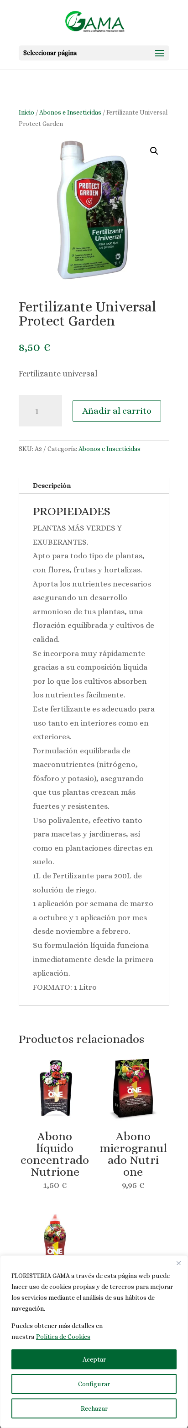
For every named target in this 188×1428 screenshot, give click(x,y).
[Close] (178, 1263)
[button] (94, 52)
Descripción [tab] (52, 485)
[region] (94, 1341)
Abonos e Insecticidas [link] (70, 112)
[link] (94, 22)
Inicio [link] (26, 112)
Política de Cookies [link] (63, 1336)
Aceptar (94, 1359)
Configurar (94, 1384)
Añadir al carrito (116, 411)
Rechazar (94, 1408)
